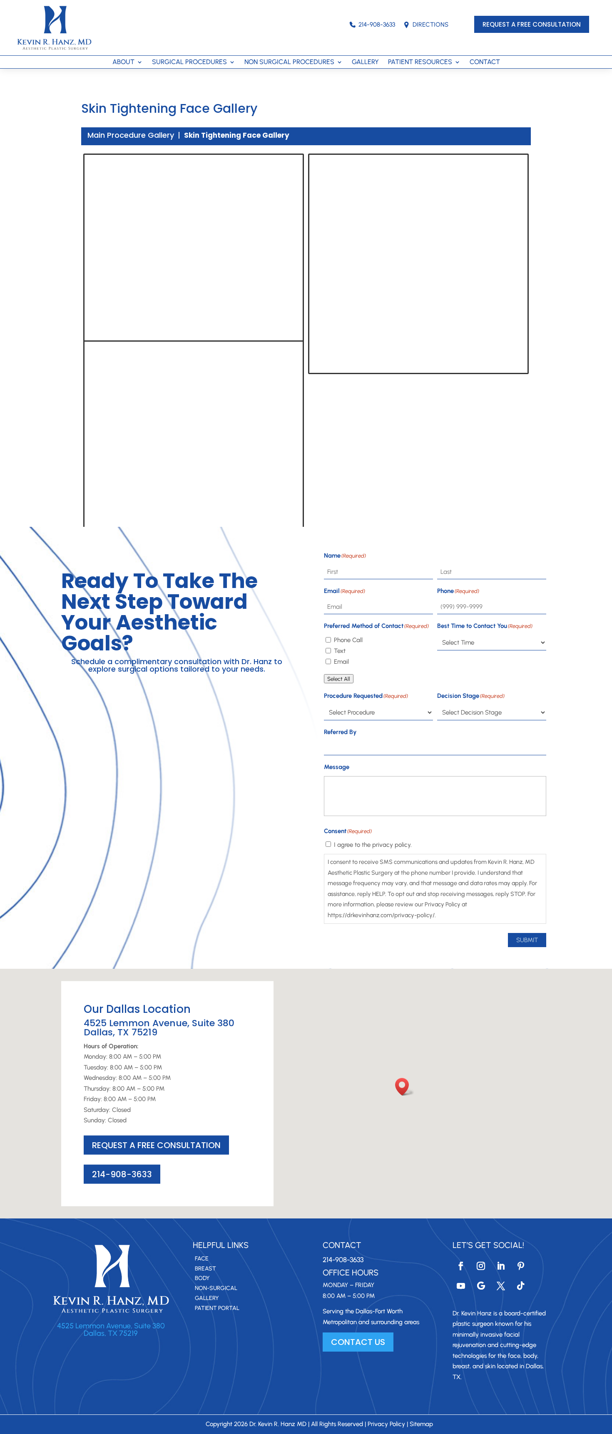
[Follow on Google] (481, 1286)
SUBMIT (527, 940)
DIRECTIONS (430, 24)
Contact (342, 1245)
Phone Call (348, 640)
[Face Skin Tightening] (193, 236)
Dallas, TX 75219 (111, 1333)
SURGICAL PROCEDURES (189, 62)
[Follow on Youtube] (461, 1286)
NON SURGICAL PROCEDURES (289, 62)
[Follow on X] (501, 1286)
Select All (338, 678)
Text (340, 651)
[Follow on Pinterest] (520, 1266)
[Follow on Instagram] (481, 1266)
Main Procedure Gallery (130, 135)
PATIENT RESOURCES (420, 62)
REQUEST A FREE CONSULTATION (532, 24)
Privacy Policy (386, 1424)
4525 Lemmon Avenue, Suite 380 (111, 1325)
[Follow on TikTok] (520, 1286)
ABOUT (123, 62)
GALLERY (365, 62)
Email (341, 661)
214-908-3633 (376, 24)
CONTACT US (358, 1342)
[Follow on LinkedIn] (501, 1266)
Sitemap (421, 1424)
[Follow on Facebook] (461, 1266)
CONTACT (485, 62)
